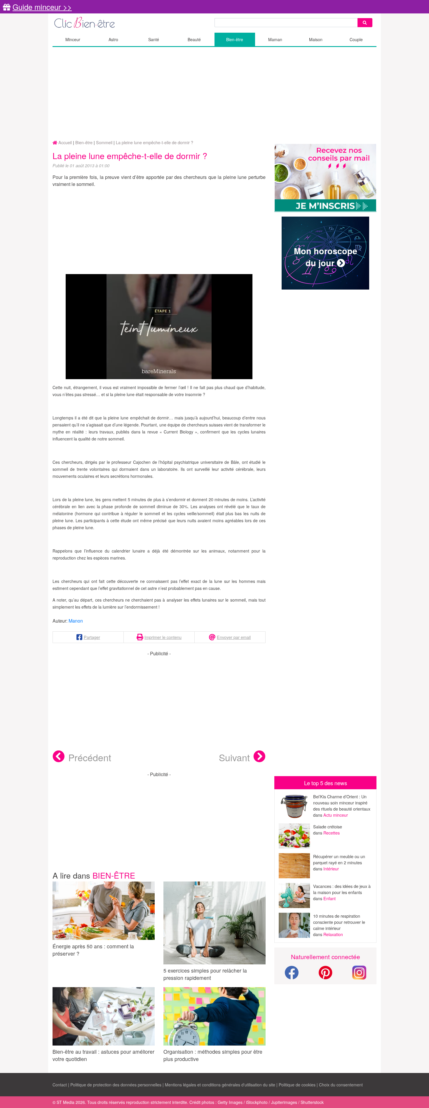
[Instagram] (359, 971)
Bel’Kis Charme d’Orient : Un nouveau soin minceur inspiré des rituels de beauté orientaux (341, 802)
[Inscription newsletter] (325, 178)
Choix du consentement (341, 1085)
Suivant (234, 757)
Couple (356, 39)
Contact (60, 1085)
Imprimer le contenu (163, 637)
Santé (153, 39)
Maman (275, 39)
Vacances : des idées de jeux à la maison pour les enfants (342, 889)
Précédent (89, 757)
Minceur (72, 39)
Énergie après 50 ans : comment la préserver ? (93, 950)
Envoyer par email (234, 637)
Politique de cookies (297, 1085)
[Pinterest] (325, 976)
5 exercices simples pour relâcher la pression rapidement (205, 974)
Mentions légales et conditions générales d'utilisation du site (220, 1085)
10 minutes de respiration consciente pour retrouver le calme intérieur (339, 922)
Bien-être (234, 39)
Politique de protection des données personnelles (115, 1085)
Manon (76, 620)
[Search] (364, 22)
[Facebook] (292, 976)
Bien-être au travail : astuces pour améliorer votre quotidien (103, 1055)
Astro (113, 39)
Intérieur (331, 868)
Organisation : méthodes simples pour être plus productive (212, 1055)
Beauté (194, 39)
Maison (315, 39)
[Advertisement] (214, 94)
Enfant (329, 898)
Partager (92, 637)
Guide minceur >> (42, 6)
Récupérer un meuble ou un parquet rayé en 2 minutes (339, 859)
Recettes (331, 833)
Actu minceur (335, 815)
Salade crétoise (327, 826)
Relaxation (333, 934)
